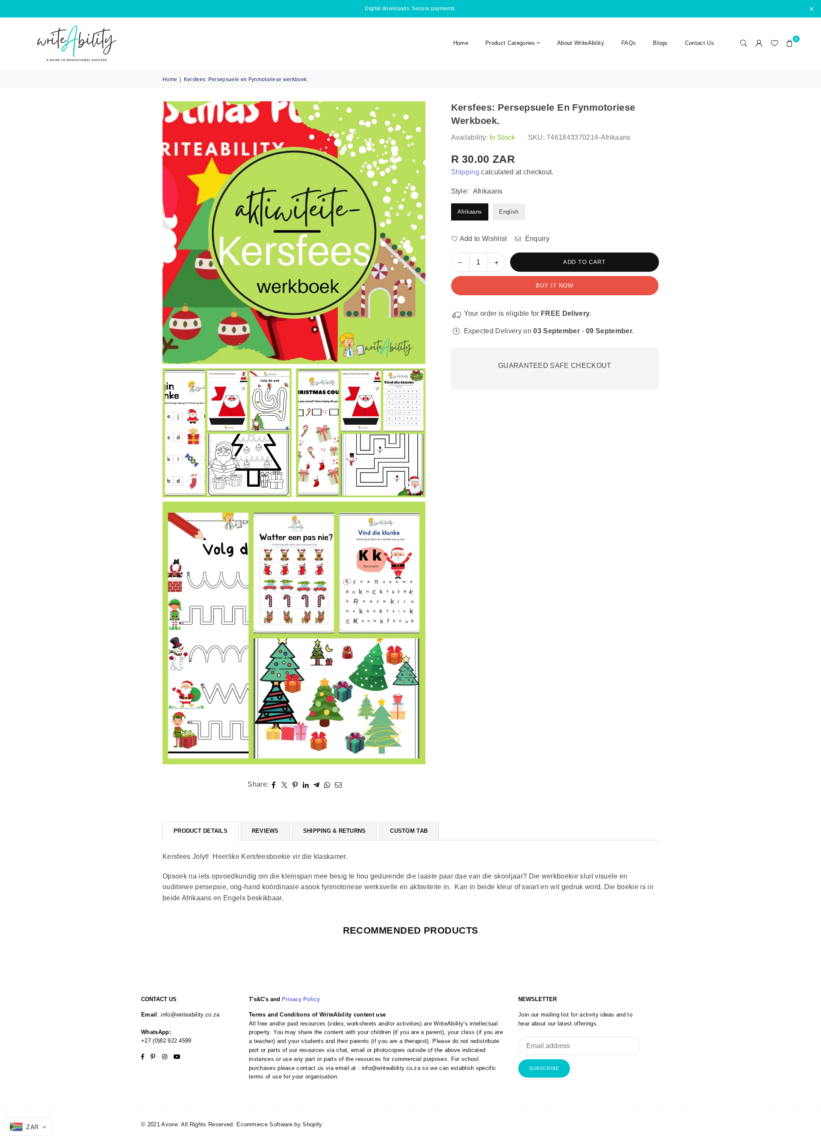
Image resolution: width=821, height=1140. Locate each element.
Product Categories (510, 43)
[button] (789, 43)
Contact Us (699, 43)
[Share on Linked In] (306, 784)
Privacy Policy (301, 999)
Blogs (660, 43)
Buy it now (554, 285)
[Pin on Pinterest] (295, 784)
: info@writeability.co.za (188, 1014)
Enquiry (536, 238)
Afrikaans (470, 212)
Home (460, 43)
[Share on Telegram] (316, 784)
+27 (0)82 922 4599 (166, 1040)
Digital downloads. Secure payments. (410, 9)
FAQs (628, 43)
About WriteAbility (580, 43)
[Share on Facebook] (274, 784)
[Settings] (759, 43)
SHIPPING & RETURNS (334, 831)
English (508, 212)
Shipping (465, 172)
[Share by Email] (338, 784)
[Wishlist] (774, 43)
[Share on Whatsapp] (327, 784)
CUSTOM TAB (409, 831)
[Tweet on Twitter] (284, 784)
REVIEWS (265, 831)
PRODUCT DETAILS (200, 831)
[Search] (743, 43)
